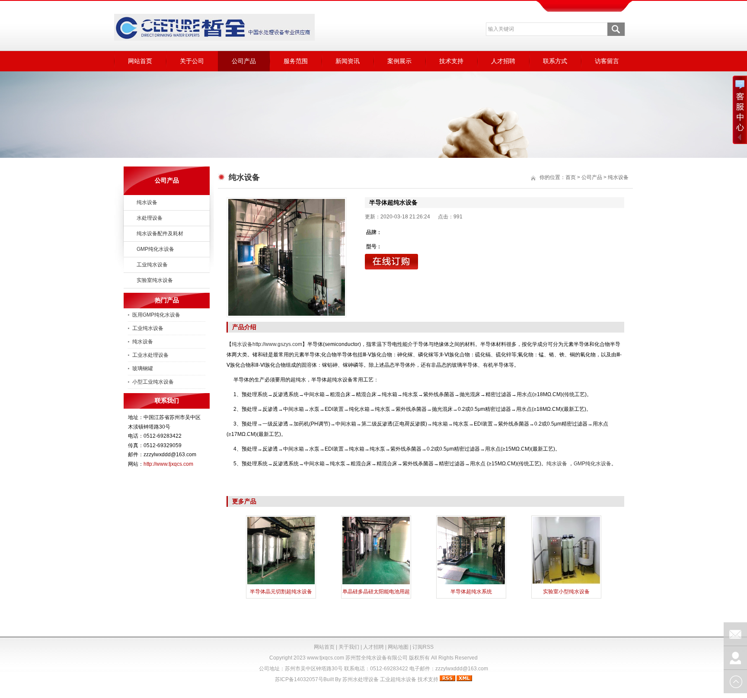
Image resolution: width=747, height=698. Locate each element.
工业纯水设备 (152, 265)
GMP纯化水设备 (155, 249)
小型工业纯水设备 (153, 382)
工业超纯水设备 (398, 679)
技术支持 (451, 61)
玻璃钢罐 (142, 368)
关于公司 (192, 61)
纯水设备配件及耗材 (160, 234)
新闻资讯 (347, 61)
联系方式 (555, 61)
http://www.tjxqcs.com (168, 464)
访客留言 (607, 61)
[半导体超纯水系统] (471, 583)
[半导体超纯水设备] (287, 257)
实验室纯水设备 (155, 280)
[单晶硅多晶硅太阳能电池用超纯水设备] (376, 583)
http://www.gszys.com (277, 344)
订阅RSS (423, 647)
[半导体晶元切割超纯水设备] (281, 583)
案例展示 (399, 61)
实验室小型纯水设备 (566, 592)
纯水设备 (147, 202)
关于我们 (348, 647)
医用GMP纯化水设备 (156, 315)
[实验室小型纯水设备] (566, 583)
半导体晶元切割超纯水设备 (281, 592)
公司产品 (244, 61)
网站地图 (398, 647)
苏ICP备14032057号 (299, 679)
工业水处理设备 (150, 355)
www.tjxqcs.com (325, 658)
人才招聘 (503, 61)
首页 (570, 177)
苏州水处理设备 (360, 679)
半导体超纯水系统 (471, 592)
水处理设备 (150, 218)
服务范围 (296, 61)
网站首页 (140, 61)
